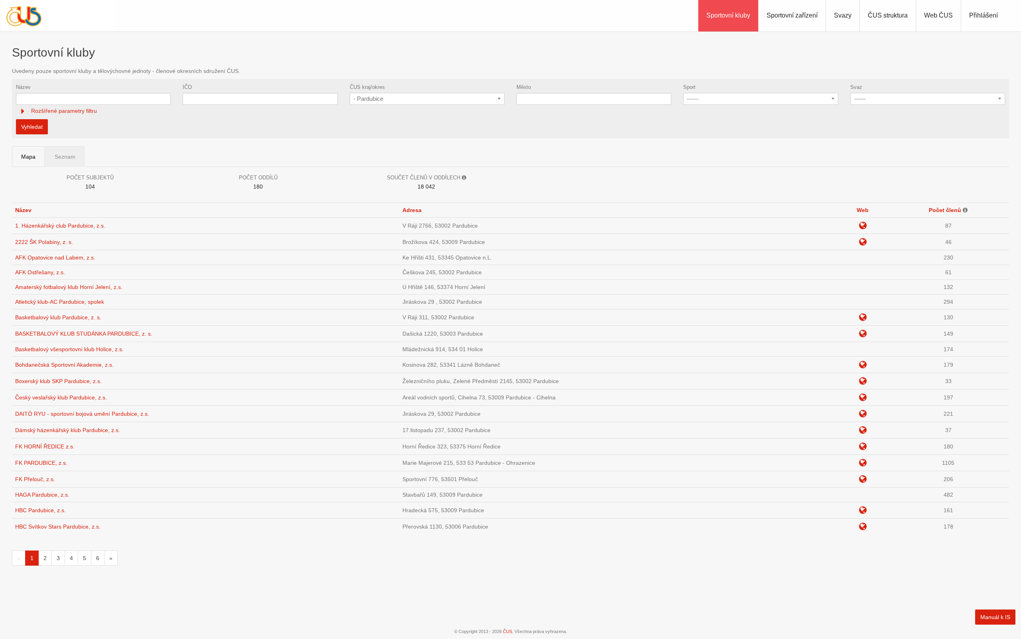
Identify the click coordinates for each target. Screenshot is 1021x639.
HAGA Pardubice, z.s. (42, 495)
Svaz (856, 87)
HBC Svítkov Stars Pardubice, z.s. (58, 526)
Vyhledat (32, 127)
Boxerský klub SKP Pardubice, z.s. (58, 381)
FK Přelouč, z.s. (35, 479)
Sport (689, 87)
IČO (187, 87)
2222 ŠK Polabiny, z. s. (44, 242)
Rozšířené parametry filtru (63, 111)
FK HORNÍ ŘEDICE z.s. (45, 446)
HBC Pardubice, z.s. (40, 510)
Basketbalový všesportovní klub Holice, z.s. (69, 349)
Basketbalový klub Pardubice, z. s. (58, 317)
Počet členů (945, 210)
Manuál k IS (995, 617)
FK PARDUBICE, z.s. (41, 463)
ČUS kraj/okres (367, 87)
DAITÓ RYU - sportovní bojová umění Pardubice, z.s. (82, 414)
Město (523, 87)
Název (23, 87)
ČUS (507, 631)
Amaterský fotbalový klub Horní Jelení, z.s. (68, 287)
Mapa (28, 156)
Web (863, 210)
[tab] (510, 111)
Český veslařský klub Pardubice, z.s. (61, 397)
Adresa (412, 210)
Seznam (65, 156)
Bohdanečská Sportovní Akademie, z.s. (64, 365)
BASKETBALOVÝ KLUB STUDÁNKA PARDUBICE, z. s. (83, 333)
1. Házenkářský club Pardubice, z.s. (60, 225)
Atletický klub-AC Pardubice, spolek (59, 302)
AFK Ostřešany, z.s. (40, 272)
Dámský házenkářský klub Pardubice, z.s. (67, 430)
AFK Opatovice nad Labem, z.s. (55, 257)
